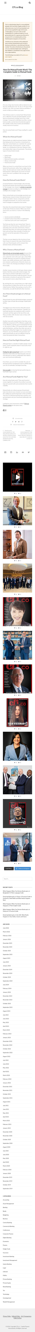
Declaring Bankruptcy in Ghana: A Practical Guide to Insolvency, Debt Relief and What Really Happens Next (17, 898)
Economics (6, 1241)
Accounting (6, 1200)
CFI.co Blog (17, 7)
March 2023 (6, 1030)
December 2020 (7, 1132)
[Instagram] (12, 452)
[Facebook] (6, 452)
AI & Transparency (26, 1316)
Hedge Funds (6, 1249)
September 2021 (7, 1098)
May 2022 (6, 1068)
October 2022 (7, 1049)
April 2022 (6, 1071)
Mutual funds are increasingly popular (13, 253)
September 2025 (7, 954)
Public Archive (17, 1318)
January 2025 (7, 966)
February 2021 (7, 1124)
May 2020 (6, 1158)
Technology (6, 1294)
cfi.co (17, 464)
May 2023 (6, 1022)
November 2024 (7, 973)
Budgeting (6, 1215)
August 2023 (6, 1011)
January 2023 (7, 1037)
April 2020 (6, 1162)
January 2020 (7, 1173)
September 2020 (7, 1143)
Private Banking (7, 1279)
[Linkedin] (17, 452)
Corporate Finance (8, 1234)
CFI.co (18, 75)
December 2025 (7, 943)
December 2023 (7, 996)
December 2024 (7, 969)
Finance (5, 1245)
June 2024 (6, 984)
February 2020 (7, 1169)
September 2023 (7, 1007)
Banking (5, 1207)
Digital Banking (7, 1237)
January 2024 (7, 992)
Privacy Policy (7, 1316)
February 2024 (7, 988)
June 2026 (6, 928)
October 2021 (7, 1094)
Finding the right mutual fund (11, 352)
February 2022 (7, 1079)
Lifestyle (5, 1271)
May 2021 (6, 1113)
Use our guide (6, 370)
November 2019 (7, 1181)
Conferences (6, 1230)
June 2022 (6, 1064)
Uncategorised (7, 1298)
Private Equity (7, 1283)
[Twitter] (29, 452)
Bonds (4, 1211)
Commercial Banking (8, 1226)
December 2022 (7, 1041)
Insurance (5, 1252)
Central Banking (7, 1222)
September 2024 (7, 981)
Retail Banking (7, 1286)
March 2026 (6, 932)
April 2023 (6, 1026)
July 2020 (6, 1151)
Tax (4, 1290)
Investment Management (10, 1260)
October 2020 (7, 1139)
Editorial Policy (16, 1316)
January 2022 (7, 1083)
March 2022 (6, 1075)
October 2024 (7, 977)
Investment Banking (8, 1256)
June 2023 (6, 1018)
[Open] (17, 477)
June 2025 (6, 962)
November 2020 (7, 1136)
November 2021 (7, 1090)
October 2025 (7, 950)
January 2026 (7, 939)
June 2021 (6, 1109)
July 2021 (6, 1105)
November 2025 (7, 947)
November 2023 (7, 1000)
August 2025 (6, 958)
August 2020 (6, 1147)
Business (5, 1218)
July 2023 (6, 1015)
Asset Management (8, 1203)
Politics (5, 1275)
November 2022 (7, 1045)
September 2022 (7, 1052)
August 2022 (6, 1056)
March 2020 (6, 1166)
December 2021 (7, 1086)
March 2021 (6, 1120)
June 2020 (6, 1154)
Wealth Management (17, 65)
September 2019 (7, 1188)
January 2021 (7, 1128)
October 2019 (7, 1185)
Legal (4, 1268)
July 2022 (6, 1060)
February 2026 (7, 935)
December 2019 (7, 1177)
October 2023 (7, 1003)
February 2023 (7, 1034)
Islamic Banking (7, 1264)
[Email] (23, 452)
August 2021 (6, 1102)
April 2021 (6, 1117)
